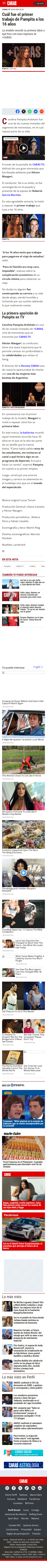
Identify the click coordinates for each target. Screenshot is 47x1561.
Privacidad (26, 1529)
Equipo (37, 1529)
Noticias (23, 1494)
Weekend (22, 1499)
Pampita (7, 566)
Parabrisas (34, 1499)
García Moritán (11, 195)
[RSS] (33, 1488)
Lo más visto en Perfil (18, 1377)
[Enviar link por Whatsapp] (30, 111)
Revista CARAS (30, 365)
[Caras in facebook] (14, 1488)
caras (23, 1175)
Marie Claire (36, 1494)
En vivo (40, 3)
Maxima (35, 1518)
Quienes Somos (31, 1525)
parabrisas (23, 1216)
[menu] (4, 3)
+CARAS (38, 329)
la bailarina (27, 432)
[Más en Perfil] (17, 1085)
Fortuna (11, 1499)
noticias (23, 1093)
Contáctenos (12, 1529)
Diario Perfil (11, 1494)
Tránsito (36, 1533)
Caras (26, 1510)
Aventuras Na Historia (16, 1514)
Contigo (35, 1510)
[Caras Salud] (23, 1455)
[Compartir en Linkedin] (36, 111)
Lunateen (18, 1503)
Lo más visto (11, 1297)
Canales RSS (14, 1525)
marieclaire (23, 1134)
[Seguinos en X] (20, 1488)
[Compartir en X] (24, 111)
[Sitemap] (40, 1488)
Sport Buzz (13, 1518)
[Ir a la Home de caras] (11, 4)
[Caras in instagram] (7, 1488)
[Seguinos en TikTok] (27, 1488)
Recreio (25, 1518)
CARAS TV (6, 9)
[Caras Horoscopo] (23, 1467)
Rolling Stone (35, 1514)
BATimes (29, 1503)
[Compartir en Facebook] (18, 111)
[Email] (42, 111)
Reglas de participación (18, 1533)
